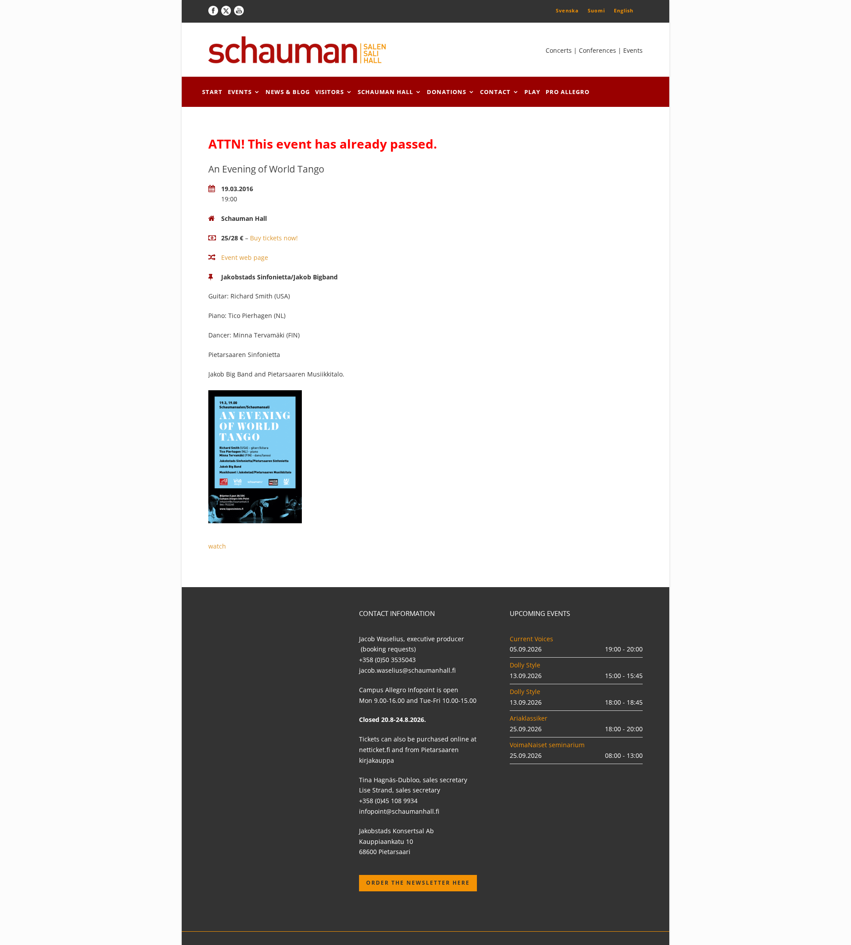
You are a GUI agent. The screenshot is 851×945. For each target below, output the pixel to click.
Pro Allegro (567, 92)
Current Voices (531, 639)
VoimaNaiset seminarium (547, 745)
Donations (446, 92)
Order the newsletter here (418, 882)
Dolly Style (525, 665)
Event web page (244, 257)
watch (217, 546)
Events (240, 92)
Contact (495, 92)
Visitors (329, 92)
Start (212, 92)
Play (532, 92)
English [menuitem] (623, 10)
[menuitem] (567, 10)
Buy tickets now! (274, 238)
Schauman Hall (385, 92)
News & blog (287, 92)
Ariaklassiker (528, 718)
